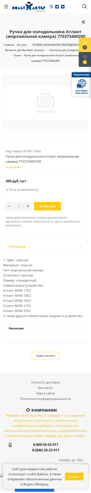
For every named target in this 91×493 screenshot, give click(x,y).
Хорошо (74, 476)
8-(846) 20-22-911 (45, 450)
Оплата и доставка (45, 382)
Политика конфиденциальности (45, 399)
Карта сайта (46, 393)
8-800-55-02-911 (45, 444)
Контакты (45, 388)
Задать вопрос (45, 355)
